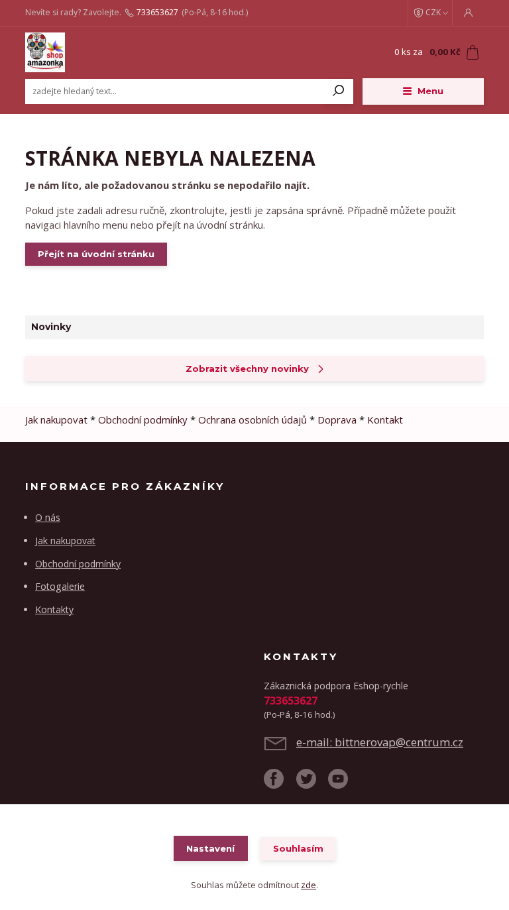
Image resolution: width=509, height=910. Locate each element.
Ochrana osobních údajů (252, 419)
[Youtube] (344, 783)
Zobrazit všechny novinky (247, 368)
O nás (47, 517)
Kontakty (54, 609)
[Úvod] (104, 52)
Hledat (338, 91)
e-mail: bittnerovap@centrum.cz (379, 742)
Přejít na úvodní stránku (96, 254)
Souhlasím (298, 848)
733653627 (157, 12)
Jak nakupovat (56, 419)
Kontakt (385, 419)
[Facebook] (280, 783)
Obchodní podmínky (143, 419)
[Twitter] (312, 783)
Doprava (337, 419)
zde (308, 885)
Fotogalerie (60, 586)
